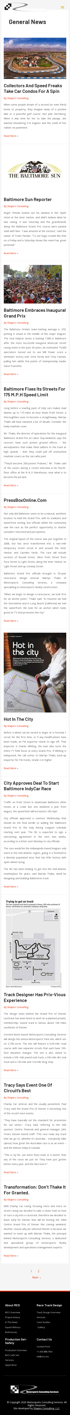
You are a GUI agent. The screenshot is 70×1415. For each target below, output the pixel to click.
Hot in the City (18, 719)
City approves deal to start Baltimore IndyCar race (31, 785)
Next (37, 1277)
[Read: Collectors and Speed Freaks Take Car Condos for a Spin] (35, 58)
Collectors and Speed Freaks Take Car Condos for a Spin (33, 88)
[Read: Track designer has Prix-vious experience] (32, 942)
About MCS (12, 1305)
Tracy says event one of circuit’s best (28, 1087)
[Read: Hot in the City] (35, 672)
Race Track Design (49, 1305)
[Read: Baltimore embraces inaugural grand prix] (33, 284)
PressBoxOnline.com (25, 500)
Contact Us (44, 1339)
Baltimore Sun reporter (28, 199)
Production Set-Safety (16, 1341)
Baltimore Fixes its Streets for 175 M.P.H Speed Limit (34, 391)
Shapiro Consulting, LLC (46, 1408)
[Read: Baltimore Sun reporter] (35, 170)
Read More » (11, 135)
